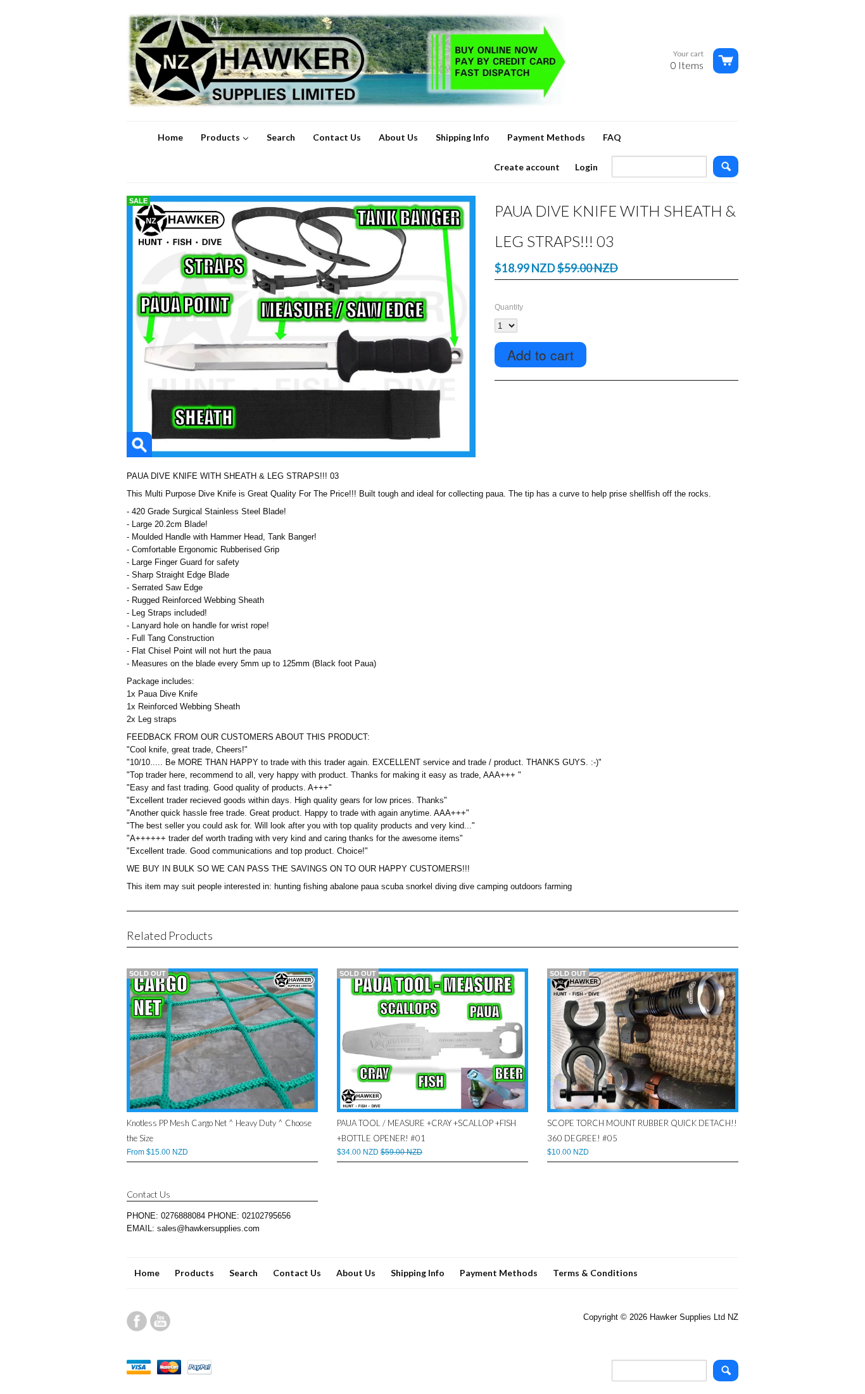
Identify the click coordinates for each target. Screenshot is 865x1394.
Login (586, 167)
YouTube (160, 1321)
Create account (527, 167)
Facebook (137, 1321)
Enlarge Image (139, 444)
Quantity (509, 307)
